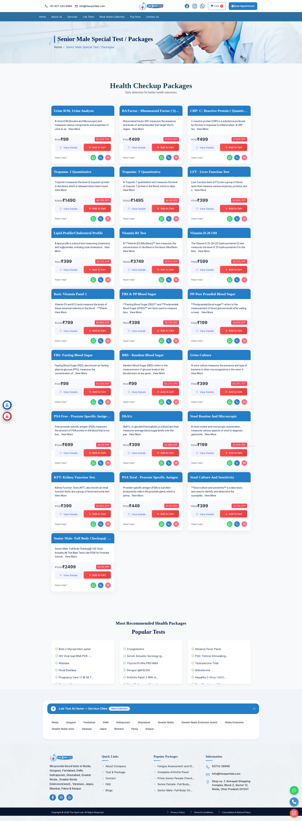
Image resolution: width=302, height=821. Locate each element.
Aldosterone (202, 670)
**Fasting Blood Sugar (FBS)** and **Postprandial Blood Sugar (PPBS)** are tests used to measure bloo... (150, 308)
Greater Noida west (63, 728)
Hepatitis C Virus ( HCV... (210, 677)
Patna (134, 728)
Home (42, 16)
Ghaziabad (144, 722)
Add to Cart (99, 147)
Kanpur (150, 728)
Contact (111, 778)
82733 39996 (221, 766)
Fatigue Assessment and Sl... (175, 766)
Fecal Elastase (67, 670)
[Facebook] (187, 6)
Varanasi (87, 728)
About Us (56, 16)
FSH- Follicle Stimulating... (211, 656)
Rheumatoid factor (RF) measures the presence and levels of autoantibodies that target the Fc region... (149, 125)
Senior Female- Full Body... (174, 784)
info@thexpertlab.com (90, 6)
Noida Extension (234, 722)
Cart (218, 6)
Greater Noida (166, 722)
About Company (116, 766)
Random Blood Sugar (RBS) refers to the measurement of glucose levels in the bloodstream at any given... (145, 369)
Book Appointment (243, 6)
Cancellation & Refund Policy (236, 812)
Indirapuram (123, 722)
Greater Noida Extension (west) (199, 722)
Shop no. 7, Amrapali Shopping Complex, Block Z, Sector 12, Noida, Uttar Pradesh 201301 (231, 785)
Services (72, 16)
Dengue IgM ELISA (138, 670)
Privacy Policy (177, 812)
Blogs (109, 790)
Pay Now (135, 16)
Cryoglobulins (135, 649)
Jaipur (103, 728)
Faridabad (89, 722)
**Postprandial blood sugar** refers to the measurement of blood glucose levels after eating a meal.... (218, 308)
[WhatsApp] (202, 6)
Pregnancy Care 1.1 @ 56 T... (76, 677)
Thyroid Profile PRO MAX (142, 663)
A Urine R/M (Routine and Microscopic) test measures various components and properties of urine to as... (82, 125)
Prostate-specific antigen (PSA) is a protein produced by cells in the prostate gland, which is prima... (149, 491)
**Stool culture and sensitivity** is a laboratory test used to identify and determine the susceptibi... (216, 491)
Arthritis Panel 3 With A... (142, 677)
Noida (55, 722)
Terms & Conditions (203, 812)
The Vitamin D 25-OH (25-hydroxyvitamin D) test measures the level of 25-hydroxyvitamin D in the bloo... (218, 247)
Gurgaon (71, 722)
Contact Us (152, 16)
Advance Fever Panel (207, 649)
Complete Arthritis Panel (173, 772)
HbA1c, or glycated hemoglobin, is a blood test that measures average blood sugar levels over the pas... (151, 430)
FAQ (108, 784)
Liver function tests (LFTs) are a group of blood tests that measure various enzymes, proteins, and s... (219, 186)
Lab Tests (88, 16)
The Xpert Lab (76, 812)
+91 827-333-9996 (58, 6)
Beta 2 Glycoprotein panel (74, 649)
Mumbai (119, 728)
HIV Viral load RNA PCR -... (75, 656)
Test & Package (115, 772)
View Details (70, 147)
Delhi (106, 722)
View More (74, 129)
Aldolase (63, 663)
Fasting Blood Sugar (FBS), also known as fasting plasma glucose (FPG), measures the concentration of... (82, 369)
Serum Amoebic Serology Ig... (145, 656)
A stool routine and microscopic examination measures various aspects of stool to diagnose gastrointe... (217, 430)
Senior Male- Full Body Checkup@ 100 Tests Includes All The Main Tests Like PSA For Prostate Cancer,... (82, 552)
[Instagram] (194, 6)
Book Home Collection (112, 16)
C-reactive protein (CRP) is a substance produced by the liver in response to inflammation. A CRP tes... (218, 125)
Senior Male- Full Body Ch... (174, 790)
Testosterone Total (206, 663)
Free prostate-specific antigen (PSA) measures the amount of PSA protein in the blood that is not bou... (82, 430)
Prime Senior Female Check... (175, 778)
